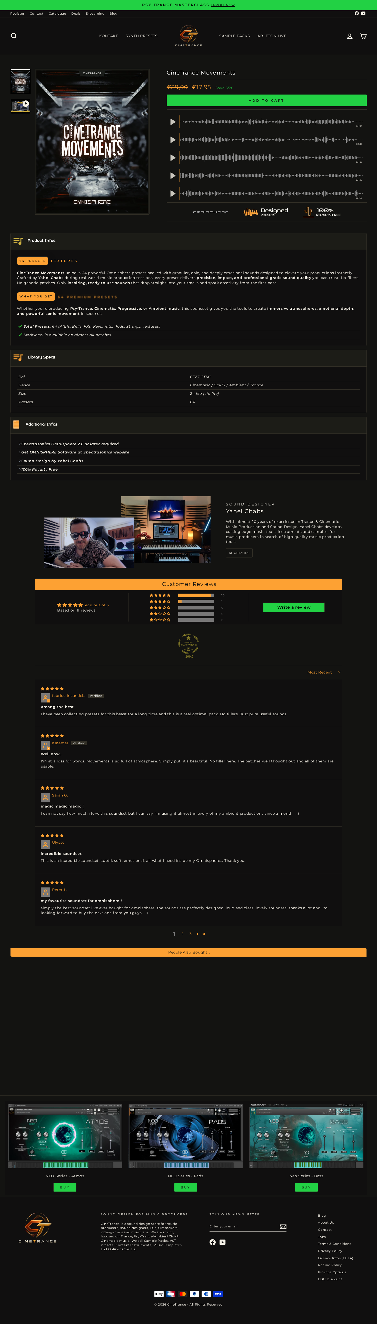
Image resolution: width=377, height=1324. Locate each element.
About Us (326, 1222)
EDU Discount (330, 1279)
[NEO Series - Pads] (185, 1136)
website (121, 452)
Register (17, 13)
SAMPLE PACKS (234, 36)
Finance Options (332, 1272)
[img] (52, 688)
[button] (160, 595)
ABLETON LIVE (271, 36)
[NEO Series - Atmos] (65, 1136)
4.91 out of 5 (97, 605)
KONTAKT (108, 36)
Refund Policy (330, 1265)
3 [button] (191, 934)
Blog (113, 13)
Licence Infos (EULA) (335, 1258)
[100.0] (188, 644)
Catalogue (57, 13)
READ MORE (239, 553)
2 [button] (182, 934)
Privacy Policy (330, 1251)
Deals (76, 13)
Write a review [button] (294, 607)
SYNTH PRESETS (142, 36)
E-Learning (95, 13)
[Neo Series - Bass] (306, 1136)
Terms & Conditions (334, 1244)
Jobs (322, 1237)
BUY (65, 1187)
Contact (37, 13)
